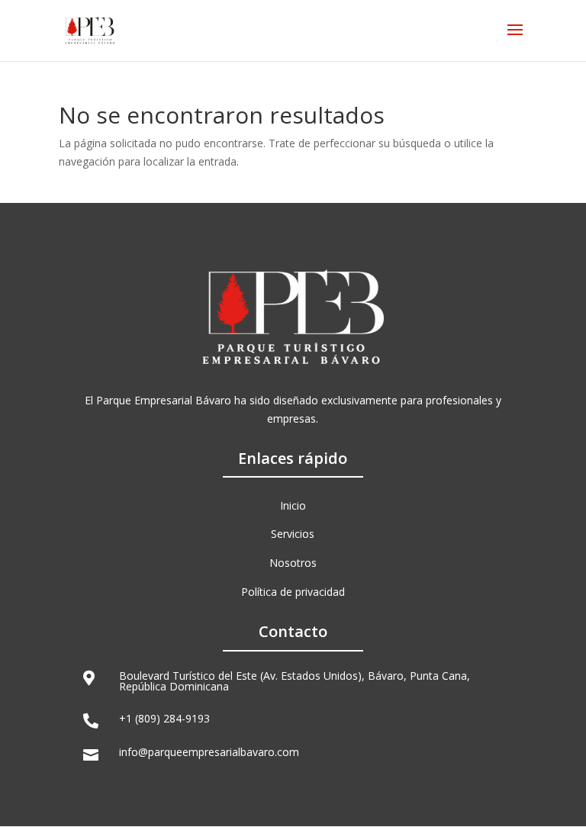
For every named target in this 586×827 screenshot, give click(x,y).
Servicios (292, 533)
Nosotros (293, 562)
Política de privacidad (293, 591)
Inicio (293, 505)
